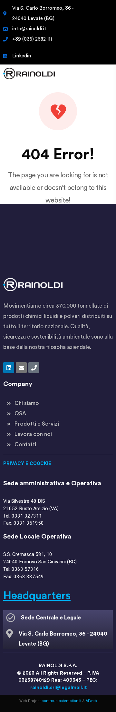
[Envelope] (21, 367)
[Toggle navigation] (104, 73)
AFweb (91, 701)
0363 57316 (25, 569)
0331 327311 (27, 516)
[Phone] (33, 367)
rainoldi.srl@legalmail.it (58, 687)
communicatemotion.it (61, 701)
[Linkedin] (8, 367)
